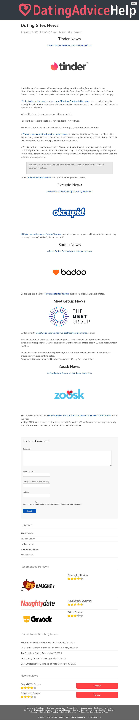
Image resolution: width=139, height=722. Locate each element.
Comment (27, 449)
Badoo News (27, 544)
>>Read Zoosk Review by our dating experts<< (69, 373)
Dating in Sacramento (43, 710)
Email (36, 482)
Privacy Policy (72, 708)
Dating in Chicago (62, 710)
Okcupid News (28, 538)
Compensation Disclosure (91, 708)
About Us (60, 708)
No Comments (76, 32)
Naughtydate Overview (80, 600)
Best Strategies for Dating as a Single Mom (41, 663)
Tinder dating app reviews (38, 177)
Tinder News (27, 533)
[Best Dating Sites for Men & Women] (77, 19)
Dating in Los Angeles (48, 712)
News (64, 32)
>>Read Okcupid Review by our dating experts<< (69, 191)
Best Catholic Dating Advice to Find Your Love (42, 647)
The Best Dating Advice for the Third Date (41, 642)
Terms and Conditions (35, 708)
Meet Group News (29, 549)
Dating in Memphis (68, 712)
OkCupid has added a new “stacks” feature (41, 234)
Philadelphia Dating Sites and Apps (93, 712)
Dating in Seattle (98, 710)
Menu (134, 3)
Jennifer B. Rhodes (49, 32)
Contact (50, 708)
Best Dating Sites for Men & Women (68, 717)
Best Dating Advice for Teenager (36, 658)
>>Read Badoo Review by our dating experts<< (69, 251)
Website (26, 492)
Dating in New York (80, 710)
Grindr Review (75, 612)
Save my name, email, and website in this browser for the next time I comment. (52, 504)
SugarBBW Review (31, 684)
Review (97, 685)
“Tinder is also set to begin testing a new (55, 101)
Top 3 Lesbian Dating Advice (34, 653)
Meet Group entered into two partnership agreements (61, 333)
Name (28, 471)
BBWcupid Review (31, 693)
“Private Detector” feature (56, 294)
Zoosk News (27, 554)
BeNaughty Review (78, 575)
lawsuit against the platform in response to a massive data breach (79, 415)
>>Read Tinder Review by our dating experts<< (69, 45)
